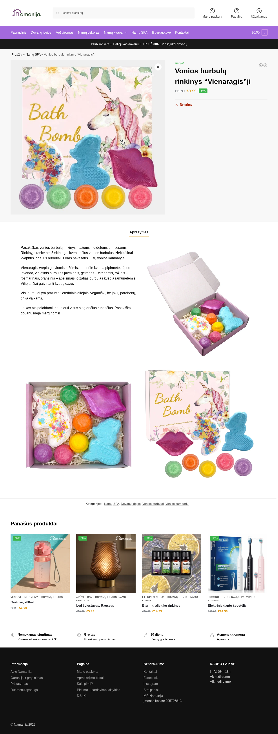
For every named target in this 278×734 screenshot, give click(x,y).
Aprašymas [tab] (139, 232)
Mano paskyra (212, 16)
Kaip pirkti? (85, 683)
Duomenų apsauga (24, 690)
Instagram (151, 683)
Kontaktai (150, 671)
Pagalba (236, 16)
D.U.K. (82, 696)
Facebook (151, 678)
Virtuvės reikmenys (25, 597)
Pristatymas (19, 683)
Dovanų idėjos (131, 503)
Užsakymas (259, 16)
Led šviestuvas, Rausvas (95, 605)
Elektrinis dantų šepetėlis (227, 605)
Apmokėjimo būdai (90, 678)
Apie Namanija (21, 671)
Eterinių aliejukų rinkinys (161, 605)
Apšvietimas (85, 597)
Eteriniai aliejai (153, 597)
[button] (260, 32)
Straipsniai (151, 690)
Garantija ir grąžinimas (27, 678)
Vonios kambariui (177, 503)
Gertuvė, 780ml (22, 602)
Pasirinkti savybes (171, 620)
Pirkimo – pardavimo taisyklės (98, 690)
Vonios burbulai (153, 503)
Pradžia (17, 54)
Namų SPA (33, 54)
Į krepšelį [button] (40, 617)
